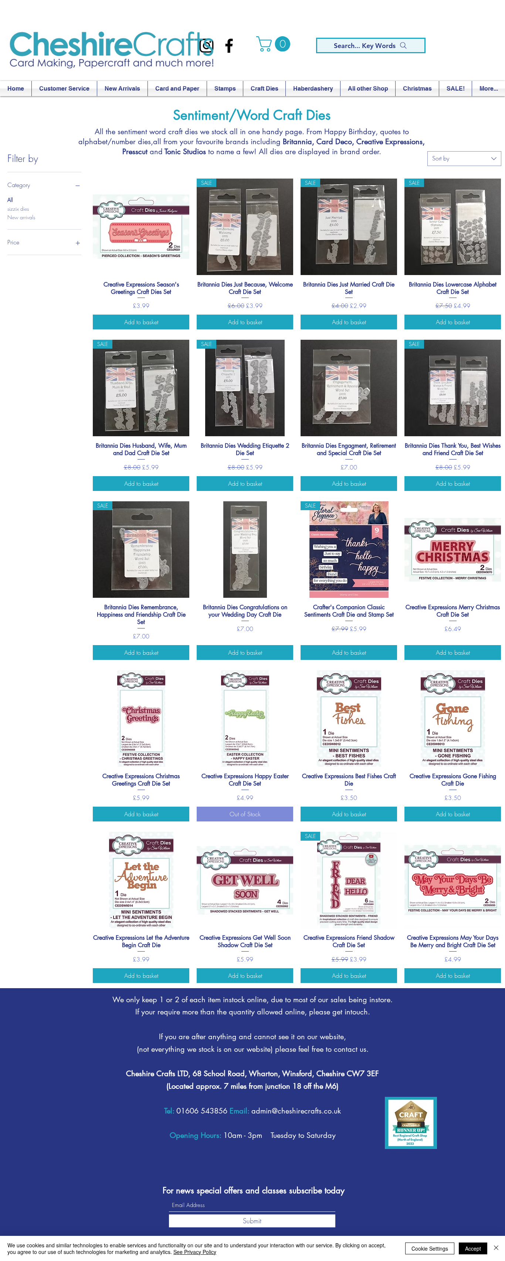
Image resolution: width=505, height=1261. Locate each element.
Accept (473, 1248)
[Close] (496, 1248)
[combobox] (464, 158)
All (10, 199)
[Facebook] (229, 45)
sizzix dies (18, 208)
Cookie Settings (429, 1248)
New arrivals (21, 217)
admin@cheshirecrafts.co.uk (296, 1111)
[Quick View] (141, 227)
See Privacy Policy (194, 1251)
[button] (275, 44)
